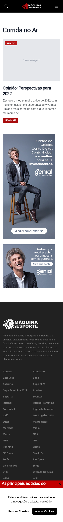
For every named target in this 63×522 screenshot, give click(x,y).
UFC (5, 472)
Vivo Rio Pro (10, 465)
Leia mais (10, 120)
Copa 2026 (39, 384)
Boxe (36, 377)
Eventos (38, 396)
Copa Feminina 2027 (15, 390)
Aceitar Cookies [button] (44, 511)
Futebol (7, 402)
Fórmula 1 (9, 409)
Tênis (36, 465)
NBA (35, 434)
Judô (5, 415)
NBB (5, 440)
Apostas (8, 371)
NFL (35, 440)
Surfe (6, 459)
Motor (6, 434)
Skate (36, 446)
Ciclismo (8, 384)
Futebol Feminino (43, 402)
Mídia (36, 428)
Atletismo (39, 371)
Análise (37, 390)
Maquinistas (40, 421)
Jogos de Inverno (43, 409)
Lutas (6, 421)
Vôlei (6, 478)
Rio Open (38, 459)
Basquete (8, 377)
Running (8, 446)
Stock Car (38, 453)
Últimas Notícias (43, 472)
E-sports (8, 396)
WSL (35, 478)
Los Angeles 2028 (43, 415)
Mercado (8, 428)
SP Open (8, 453)
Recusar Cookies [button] (18, 511)
